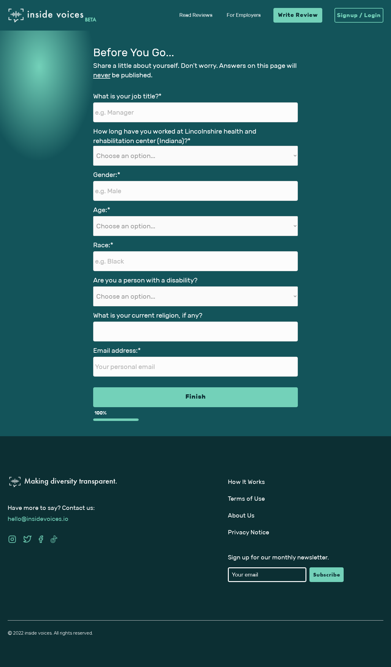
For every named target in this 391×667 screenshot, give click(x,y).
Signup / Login (359, 15)
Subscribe (326, 574)
